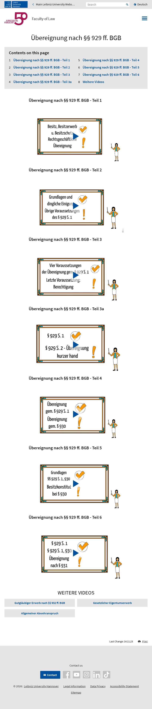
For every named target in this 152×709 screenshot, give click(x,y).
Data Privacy (97, 686)
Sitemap (76, 692)
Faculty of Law (43, 19)
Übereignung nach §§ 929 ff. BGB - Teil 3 (41, 74)
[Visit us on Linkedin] (96, 674)
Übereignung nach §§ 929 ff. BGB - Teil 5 (111, 67)
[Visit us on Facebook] (66, 674)
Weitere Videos (93, 82)
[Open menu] (145, 19)
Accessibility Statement (124, 686)
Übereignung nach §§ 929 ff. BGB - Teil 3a (42, 82)
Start (127, 4)
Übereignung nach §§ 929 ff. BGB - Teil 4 (111, 60)
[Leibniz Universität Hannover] (16, 4)
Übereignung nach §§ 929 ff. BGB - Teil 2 (41, 67)
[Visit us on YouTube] (76, 674)
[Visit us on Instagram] (86, 674)
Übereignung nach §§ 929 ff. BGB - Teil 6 (111, 74)
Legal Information (74, 686)
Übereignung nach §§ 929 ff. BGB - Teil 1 (41, 60)
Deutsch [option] (142, 4)
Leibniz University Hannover (41, 686)
